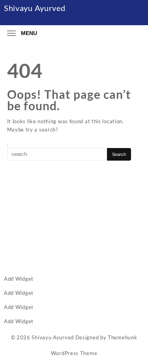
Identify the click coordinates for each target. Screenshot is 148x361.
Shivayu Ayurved (35, 8)
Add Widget (19, 279)
